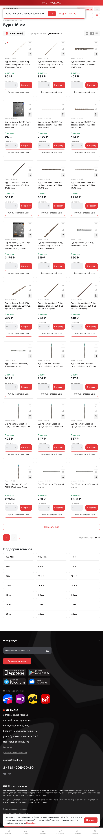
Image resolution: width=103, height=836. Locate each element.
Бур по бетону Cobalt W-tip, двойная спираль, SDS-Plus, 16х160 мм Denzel (18, 306)
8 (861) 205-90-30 (18, 768)
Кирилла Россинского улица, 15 (20, 731)
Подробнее (31, 823)
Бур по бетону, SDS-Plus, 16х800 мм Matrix (16, 364)
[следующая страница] (19, 537)
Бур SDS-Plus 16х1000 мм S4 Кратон (84, 485)
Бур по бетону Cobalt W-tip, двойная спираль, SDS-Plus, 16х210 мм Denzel (50, 245)
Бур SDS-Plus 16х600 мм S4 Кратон (51, 485)
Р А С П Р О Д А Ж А (51, 3)
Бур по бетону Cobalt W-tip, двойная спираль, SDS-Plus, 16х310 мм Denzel (83, 306)
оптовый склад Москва (15, 714)
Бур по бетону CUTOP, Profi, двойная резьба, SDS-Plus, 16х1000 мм (50, 125)
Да (52, 13)
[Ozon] (7, 699)
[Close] (82, 12)
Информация (10, 640)
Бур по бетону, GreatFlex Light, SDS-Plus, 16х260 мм (83, 364)
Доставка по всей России (15, 752)
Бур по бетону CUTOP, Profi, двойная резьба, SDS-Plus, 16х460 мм (18, 125)
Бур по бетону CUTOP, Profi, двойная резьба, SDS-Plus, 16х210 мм (83, 125)
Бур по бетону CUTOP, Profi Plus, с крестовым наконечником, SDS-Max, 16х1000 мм (17, 246)
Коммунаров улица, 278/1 (16, 725)
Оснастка (13, 20)
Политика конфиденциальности (15, 809)
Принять (90, 820)
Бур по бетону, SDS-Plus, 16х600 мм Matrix (82, 244)
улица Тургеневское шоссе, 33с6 (20, 736)
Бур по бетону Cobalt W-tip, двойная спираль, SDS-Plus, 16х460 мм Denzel (18, 64)
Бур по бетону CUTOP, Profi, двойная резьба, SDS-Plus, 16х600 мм (83, 185)
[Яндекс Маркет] (32, 699)
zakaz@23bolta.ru (12, 760)
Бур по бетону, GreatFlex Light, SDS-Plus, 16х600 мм (83, 425)
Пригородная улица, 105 (16, 741)
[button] (14, 33)
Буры (20, 20)
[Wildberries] (20, 699)
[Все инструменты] (45, 699)
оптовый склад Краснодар (17, 720)
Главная (6, 20)
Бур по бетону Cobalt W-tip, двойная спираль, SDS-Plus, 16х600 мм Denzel (50, 64)
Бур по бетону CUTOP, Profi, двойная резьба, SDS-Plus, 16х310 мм (50, 185)
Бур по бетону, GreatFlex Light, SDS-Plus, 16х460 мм (50, 425)
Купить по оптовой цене (18, 92)
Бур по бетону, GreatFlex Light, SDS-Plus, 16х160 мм (50, 364)
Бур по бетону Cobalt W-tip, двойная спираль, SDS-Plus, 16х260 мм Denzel (50, 306)
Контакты (7, 747)
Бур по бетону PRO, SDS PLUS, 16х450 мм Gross (16, 485)
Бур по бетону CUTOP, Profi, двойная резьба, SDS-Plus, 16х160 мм (83, 64)
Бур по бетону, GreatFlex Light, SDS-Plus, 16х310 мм (17, 425)
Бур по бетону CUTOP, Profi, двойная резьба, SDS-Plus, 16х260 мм (18, 185)
